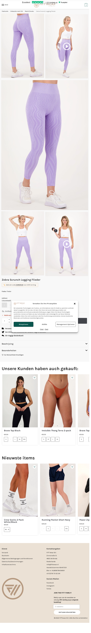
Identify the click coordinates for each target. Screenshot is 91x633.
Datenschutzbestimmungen (12, 562)
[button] (75, 304)
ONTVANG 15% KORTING (67, 612)
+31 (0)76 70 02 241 (53, 573)
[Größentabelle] (3, 311)
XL (19, 439)
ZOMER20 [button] (19, 285)
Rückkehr (5, 556)
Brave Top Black (12, 430)
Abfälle (44, 324)
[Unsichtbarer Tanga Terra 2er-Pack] (58, 400)
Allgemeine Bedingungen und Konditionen (17, 559)
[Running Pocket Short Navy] (58, 490)
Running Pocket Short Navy (56, 520)
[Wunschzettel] (34, 377)
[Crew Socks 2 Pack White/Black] (20, 490)
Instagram (50, 586)
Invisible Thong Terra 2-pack (56, 430)
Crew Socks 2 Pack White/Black (14, 521)
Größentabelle (10, 311)
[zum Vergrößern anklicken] (44, 145)
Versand (5, 553)
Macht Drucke (29, 11)
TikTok (48, 589)
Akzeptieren (23, 324)
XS (44, 528)
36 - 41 (7, 529)
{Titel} (42, 329)
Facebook (50, 583)
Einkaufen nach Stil (17, 11)
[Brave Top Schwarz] (20, 400)
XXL (24, 439)
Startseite (5, 11)
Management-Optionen (66, 324)
